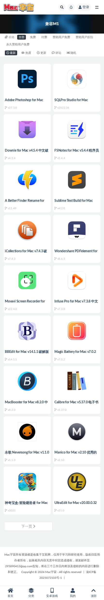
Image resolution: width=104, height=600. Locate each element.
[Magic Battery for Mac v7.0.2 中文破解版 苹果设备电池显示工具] (77, 330)
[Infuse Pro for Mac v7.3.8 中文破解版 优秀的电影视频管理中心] (77, 280)
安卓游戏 (52, 595)
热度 (28, 52)
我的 (73, 595)
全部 (21, 37)
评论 (58, 52)
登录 (85, 7)
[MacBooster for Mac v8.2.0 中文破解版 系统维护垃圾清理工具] (27, 381)
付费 (44, 37)
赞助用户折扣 (84, 37)
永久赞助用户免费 (18, 44)
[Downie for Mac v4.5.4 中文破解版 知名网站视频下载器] (27, 129)
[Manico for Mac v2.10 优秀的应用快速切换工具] (77, 431)
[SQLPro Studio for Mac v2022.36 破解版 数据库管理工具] (77, 79)
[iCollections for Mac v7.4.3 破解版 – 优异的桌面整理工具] (27, 230)
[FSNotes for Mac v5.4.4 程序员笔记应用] (77, 129)
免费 (33, 37)
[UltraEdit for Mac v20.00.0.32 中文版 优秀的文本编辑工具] (77, 481)
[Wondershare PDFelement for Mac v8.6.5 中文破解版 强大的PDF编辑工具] (77, 230)
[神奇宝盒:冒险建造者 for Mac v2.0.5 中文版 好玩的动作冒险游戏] (27, 481)
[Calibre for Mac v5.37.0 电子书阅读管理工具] (77, 381)
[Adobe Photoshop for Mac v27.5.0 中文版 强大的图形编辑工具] (27, 79)
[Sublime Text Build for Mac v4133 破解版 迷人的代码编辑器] (77, 179)
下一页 (27, 526)
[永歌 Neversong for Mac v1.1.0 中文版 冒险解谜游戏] (27, 431)
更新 (43, 52)
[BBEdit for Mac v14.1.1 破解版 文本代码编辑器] (27, 330)
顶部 (94, 595)
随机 (73, 52)
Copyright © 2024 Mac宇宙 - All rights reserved (51, 572)
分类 (31, 595)
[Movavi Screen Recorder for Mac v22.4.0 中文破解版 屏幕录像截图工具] (27, 280)
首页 (10, 595)
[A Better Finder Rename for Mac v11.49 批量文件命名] (27, 179)
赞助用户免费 (61, 37)
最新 (12, 52)
